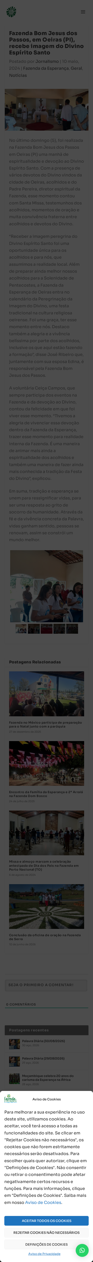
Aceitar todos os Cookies (46, 1221)
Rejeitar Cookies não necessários (46, 1233)
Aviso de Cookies (43, 1202)
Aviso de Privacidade (44, 1254)
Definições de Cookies (46, 1244)
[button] (82, 1250)
